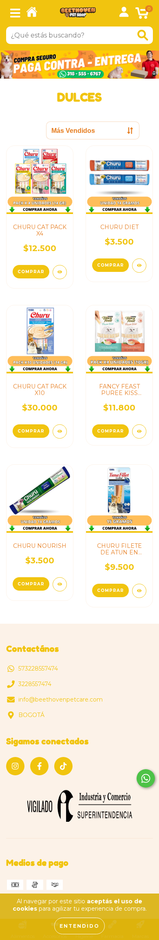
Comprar (110, 431)
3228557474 (34, 684)
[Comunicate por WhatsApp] (146, 778)
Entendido (79, 926)
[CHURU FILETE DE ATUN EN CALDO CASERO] (139, 591)
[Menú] (15, 13)
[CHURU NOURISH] (60, 584)
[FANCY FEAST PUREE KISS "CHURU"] (139, 431)
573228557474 (38, 668)
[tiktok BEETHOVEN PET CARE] (63, 766)
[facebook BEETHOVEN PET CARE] (39, 766)
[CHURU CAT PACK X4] (60, 272)
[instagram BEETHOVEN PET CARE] (15, 766)
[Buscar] (142, 35)
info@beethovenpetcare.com (60, 699)
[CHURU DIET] (139, 265)
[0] (142, 15)
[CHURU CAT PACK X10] (60, 431)
